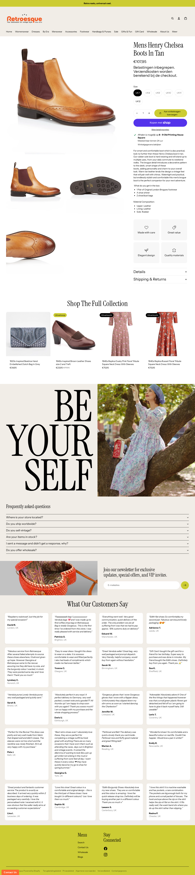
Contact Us (83, 847)
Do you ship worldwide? (21, 524)
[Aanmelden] (185, 585)
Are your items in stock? (21, 537)
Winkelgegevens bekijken (149, 144)
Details (139, 272)
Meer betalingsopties (160, 130)
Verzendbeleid (104, 871)
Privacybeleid (68, 871)
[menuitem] (9, 31)
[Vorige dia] (10, 334)
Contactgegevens (119, 871)
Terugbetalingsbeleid (52, 871)
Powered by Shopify (31, 871)
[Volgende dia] (45, 334)
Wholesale (83, 852)
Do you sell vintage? (18, 530)
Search (81, 842)
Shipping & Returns (149, 279)
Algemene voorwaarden (86, 871)
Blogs (80, 857)
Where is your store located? (24, 517)
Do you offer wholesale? (21, 550)
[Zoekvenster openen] (172, 18)
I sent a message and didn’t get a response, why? (37, 543)
